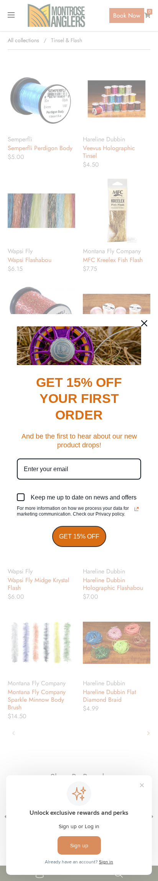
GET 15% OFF (79, 536)
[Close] (144, 323)
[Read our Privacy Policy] (136, 509)
